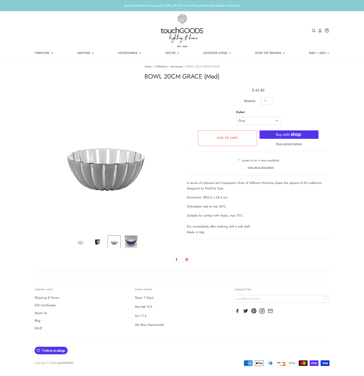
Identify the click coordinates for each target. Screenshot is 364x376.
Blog (37, 320)
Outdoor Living (215, 53)
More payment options (289, 144)
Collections (161, 66)
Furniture (42, 53)
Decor (171, 53)
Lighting (84, 53)
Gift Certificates (45, 305)
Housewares (128, 53)
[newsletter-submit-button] (325, 298)
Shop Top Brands (268, 53)
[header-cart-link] (325, 30)
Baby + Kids (318, 53)
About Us (41, 313)
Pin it (186, 259)
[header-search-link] (312, 30)
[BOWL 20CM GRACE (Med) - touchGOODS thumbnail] (80, 242)
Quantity (250, 101)
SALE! (39, 328)
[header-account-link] (319, 30)
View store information (261, 167)
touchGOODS (65, 363)
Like (176, 259)
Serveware (177, 66)
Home (148, 66)
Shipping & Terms (47, 297)
